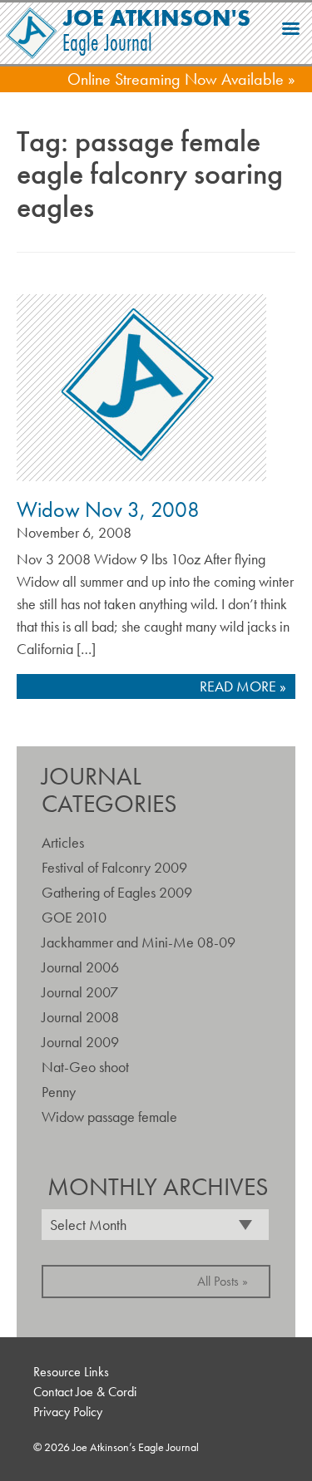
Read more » (243, 686)
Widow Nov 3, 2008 (108, 509)
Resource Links (71, 1371)
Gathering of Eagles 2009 (117, 892)
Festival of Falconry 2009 (114, 867)
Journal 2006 (80, 967)
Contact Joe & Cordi (84, 1391)
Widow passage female (109, 1116)
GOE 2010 (74, 917)
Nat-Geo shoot (85, 1066)
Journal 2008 (80, 1016)
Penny (59, 1091)
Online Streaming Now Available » (181, 79)
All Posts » (222, 1281)
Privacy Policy (67, 1411)
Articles (63, 842)
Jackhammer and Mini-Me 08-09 (138, 942)
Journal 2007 (80, 991)
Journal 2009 (80, 1041)
